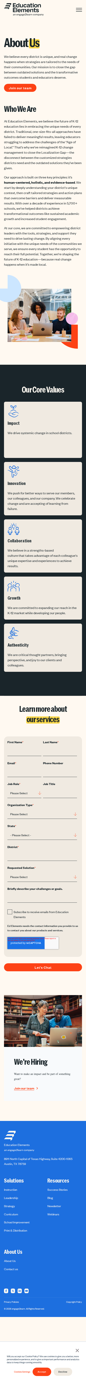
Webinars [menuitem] (53, 1214)
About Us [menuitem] (13, 1252)
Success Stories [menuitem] (57, 1190)
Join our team (20, 88)
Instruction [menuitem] (10, 1190)
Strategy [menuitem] (9, 1206)
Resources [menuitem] (58, 1181)
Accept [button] (42, 1371)
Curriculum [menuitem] (11, 1214)
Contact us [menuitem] (11, 1269)
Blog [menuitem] (50, 1198)
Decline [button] (62, 1371)
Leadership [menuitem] (11, 1198)
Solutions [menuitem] (14, 1181)
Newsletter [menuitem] (54, 1206)
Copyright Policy (74, 1302)
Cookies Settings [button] (22, 1371)
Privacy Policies (11, 1302)
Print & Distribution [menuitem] (15, 1230)
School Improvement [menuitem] (17, 1222)
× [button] (77, 1350)
